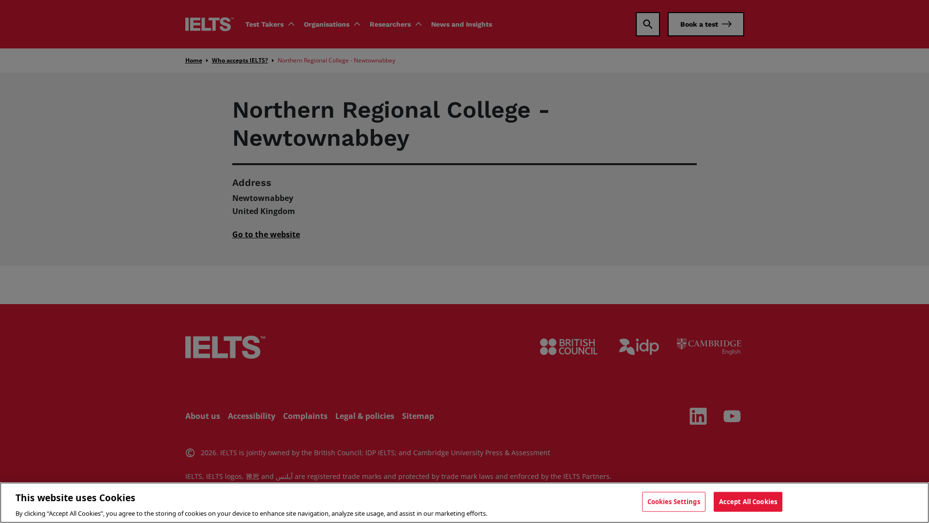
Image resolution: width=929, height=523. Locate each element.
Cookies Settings (673, 501)
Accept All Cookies (748, 501)
